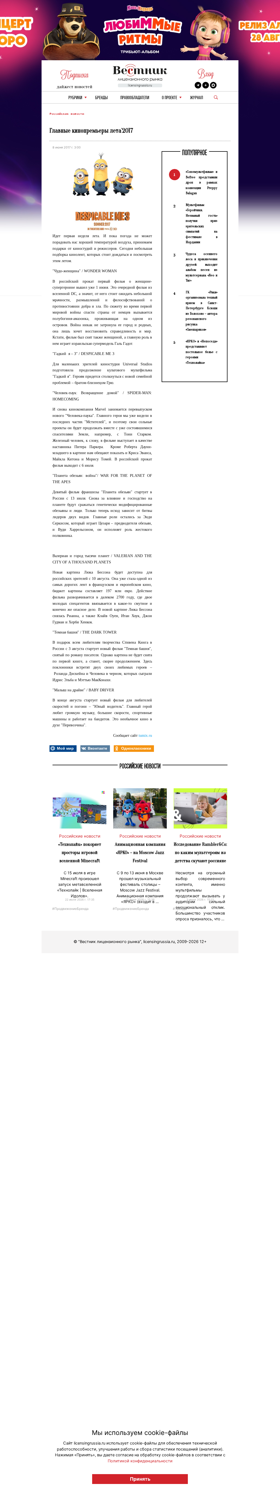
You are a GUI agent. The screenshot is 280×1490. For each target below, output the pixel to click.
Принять (140, 1479)
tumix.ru (145, 735)
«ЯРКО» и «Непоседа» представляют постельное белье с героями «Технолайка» (201, 352)
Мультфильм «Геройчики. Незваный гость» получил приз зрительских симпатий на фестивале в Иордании (201, 223)
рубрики (75, 98)
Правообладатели (134, 98)
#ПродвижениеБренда (70, 908)
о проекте (169, 98)
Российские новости (66, 113)
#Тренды (180, 908)
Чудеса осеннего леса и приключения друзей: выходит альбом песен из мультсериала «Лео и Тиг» (201, 267)
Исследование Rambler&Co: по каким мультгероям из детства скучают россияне (200, 852)
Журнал (196, 98)
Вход (206, 74)
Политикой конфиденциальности (140, 1461)
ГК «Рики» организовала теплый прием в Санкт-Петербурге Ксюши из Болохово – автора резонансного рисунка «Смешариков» (201, 311)
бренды (101, 98)
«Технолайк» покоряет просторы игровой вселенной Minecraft (79, 852)
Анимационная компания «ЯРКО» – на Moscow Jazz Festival (140, 852)
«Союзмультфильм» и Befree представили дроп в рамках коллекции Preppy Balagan (201, 182)
